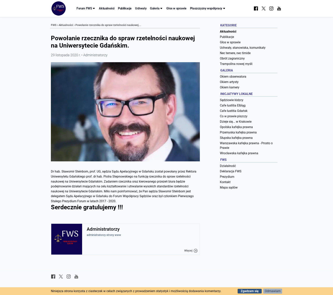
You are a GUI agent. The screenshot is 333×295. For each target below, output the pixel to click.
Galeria (154, 8)
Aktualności (106, 8)
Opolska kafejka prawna (236, 127)
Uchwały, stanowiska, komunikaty (243, 47)
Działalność (228, 166)
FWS (53, 25)
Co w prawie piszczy (233, 116)
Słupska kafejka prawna (236, 138)
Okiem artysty (229, 82)
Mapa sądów (229, 187)
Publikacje (125, 8)
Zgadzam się (250, 291)
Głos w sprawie (176, 8)
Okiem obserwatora (233, 76)
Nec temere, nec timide (235, 53)
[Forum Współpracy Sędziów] (58, 8)
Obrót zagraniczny (232, 58)
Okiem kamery (229, 87)
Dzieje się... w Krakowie (235, 121)
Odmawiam (273, 291)
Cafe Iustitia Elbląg (233, 105)
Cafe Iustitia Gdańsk (233, 111)
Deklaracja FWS (230, 171)
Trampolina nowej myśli (236, 64)
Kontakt (225, 182)
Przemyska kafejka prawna (238, 132)
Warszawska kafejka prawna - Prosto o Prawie (246, 145)
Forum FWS (84, 8)
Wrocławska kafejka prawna (239, 153)
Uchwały (140, 8)
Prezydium (227, 177)
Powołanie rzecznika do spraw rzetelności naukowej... (108, 25)
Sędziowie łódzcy (231, 100)
